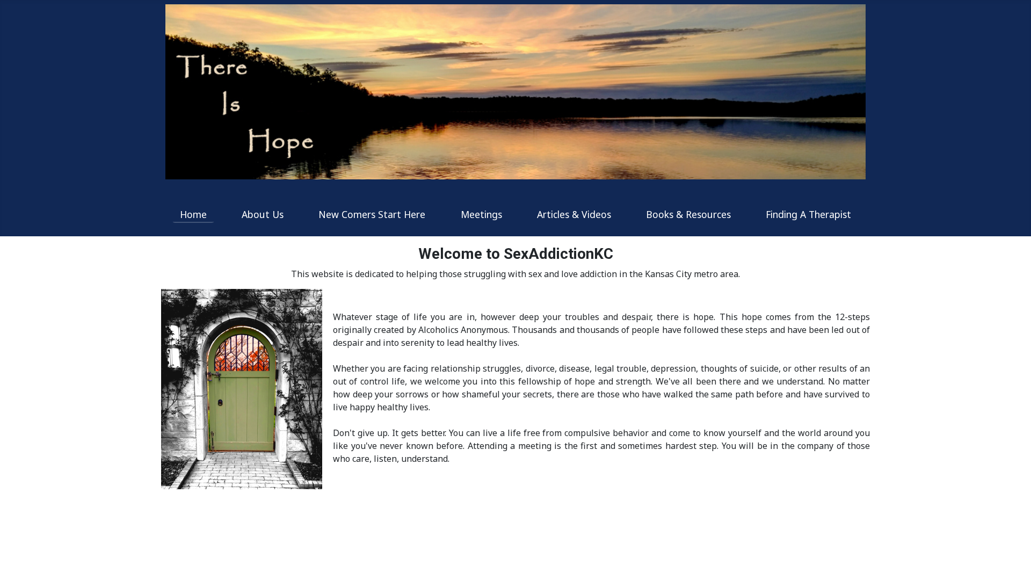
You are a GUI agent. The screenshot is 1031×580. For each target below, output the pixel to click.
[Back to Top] (1012, 560)
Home (193, 214)
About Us (263, 214)
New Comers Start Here (371, 214)
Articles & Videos (574, 214)
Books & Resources (688, 214)
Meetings (481, 214)
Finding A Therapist (808, 214)
